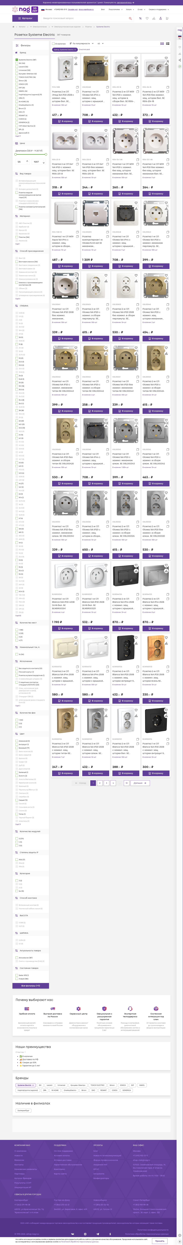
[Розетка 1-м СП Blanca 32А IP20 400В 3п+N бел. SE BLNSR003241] (65, 575)
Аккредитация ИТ (22, 1187)
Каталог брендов (22, 1178)
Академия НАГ (100, 1164)
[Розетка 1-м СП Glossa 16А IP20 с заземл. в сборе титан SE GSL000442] (95, 358)
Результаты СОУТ (22, 1183)
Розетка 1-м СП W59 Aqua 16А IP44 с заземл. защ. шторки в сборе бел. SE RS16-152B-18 (62, 241)
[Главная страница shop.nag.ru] (25, 9)
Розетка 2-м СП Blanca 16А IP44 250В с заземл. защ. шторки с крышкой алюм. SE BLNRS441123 (153, 603)
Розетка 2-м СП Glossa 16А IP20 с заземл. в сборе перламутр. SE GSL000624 (91, 314)
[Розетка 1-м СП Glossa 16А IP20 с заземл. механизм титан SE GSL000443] (65, 358)
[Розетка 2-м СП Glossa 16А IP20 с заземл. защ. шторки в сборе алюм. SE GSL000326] (95, 502)
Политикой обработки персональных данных (79, 1242)
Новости (18, 1155)
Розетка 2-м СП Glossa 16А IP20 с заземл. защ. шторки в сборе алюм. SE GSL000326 (93, 531)
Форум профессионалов (106, 1160)
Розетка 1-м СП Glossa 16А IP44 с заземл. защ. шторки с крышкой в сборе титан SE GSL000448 (93, 96)
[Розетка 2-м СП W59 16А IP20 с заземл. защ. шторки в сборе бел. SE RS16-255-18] (125, 68)
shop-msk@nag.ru (86, 9)
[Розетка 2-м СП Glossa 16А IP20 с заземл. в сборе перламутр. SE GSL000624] (95, 285)
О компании (20, 1151)
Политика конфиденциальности (153, 1230)
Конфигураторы (101, 1178)
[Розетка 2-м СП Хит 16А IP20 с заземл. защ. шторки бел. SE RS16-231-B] (65, 140)
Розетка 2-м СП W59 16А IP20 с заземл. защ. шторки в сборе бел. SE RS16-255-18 (123, 96)
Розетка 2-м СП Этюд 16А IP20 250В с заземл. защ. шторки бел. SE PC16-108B (63, 96)
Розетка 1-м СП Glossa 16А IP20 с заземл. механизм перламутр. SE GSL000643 (153, 241)
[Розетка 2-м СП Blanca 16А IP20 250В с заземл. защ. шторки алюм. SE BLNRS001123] (95, 720)
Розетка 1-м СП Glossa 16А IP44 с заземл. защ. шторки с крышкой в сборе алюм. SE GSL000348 (93, 459)
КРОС (96, 1169)
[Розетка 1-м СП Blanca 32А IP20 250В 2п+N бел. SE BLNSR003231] (95, 575)
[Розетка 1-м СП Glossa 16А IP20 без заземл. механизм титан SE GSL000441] (125, 358)
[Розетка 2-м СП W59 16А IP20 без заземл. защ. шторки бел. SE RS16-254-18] (156, 68)
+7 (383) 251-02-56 (101, 1204)
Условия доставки (63, 1160)
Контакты (19, 1164)
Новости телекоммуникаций (107, 1155)
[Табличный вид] (168, 43)
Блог (103, 9)
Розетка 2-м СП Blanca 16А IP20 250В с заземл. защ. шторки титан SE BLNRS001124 (63, 748)
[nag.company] (72, 1234)
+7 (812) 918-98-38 (140, 1204)
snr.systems (99, 1174)
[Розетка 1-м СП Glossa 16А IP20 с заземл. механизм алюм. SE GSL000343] (125, 430)
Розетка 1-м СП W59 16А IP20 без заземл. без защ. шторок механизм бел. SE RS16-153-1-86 (153, 169)
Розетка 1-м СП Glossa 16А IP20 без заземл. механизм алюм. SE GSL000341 (63, 531)
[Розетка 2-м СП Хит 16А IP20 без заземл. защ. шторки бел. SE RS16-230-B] (95, 140)
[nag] (110, 1234)
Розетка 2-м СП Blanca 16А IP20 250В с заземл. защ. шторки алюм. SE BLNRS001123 (93, 748)
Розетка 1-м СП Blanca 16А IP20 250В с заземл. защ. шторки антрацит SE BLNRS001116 (154, 748)
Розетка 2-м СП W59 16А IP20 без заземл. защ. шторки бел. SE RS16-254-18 (154, 96)
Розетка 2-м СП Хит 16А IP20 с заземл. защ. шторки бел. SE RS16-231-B (63, 169)
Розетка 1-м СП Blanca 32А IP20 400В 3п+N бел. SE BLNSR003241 (63, 603)
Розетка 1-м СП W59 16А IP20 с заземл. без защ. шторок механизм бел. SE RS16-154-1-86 (123, 169)
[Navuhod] (85, 1234)
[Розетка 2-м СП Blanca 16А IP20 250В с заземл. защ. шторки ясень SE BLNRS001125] (156, 647)
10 (127, 783)
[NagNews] (97, 1234)
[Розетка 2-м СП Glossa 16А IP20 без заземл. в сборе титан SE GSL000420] (65, 430)
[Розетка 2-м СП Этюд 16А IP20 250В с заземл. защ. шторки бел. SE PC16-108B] (65, 68)
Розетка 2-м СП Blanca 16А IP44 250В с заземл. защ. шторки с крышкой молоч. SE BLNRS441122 (63, 676)
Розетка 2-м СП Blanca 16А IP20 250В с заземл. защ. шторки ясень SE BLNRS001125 (153, 676)
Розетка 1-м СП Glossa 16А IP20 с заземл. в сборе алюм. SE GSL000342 (154, 459)
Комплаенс (59, 1169)
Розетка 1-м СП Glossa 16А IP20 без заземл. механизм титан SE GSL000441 (123, 386)
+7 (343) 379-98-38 (22, 1204)
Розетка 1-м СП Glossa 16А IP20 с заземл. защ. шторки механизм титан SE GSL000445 (153, 314)
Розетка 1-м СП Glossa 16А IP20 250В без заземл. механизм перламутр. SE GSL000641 (63, 314)
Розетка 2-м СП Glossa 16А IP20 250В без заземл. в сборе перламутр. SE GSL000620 (123, 314)
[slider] (15, 154)
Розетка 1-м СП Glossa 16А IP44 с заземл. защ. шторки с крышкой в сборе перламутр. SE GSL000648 (123, 241)
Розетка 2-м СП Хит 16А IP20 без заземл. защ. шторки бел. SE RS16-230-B (93, 169)
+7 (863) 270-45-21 (61, 1204)
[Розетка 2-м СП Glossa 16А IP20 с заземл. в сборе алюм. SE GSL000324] (125, 502)
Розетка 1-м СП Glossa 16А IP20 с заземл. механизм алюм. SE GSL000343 (123, 459)
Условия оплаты (62, 1155)
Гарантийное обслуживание (68, 1164)
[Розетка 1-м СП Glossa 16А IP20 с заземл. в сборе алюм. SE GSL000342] (156, 430)
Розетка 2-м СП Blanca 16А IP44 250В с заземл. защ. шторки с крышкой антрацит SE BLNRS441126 (123, 603)
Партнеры (19, 1174)
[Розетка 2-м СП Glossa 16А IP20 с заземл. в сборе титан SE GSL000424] (156, 358)
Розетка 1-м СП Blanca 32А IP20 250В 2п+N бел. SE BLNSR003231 (93, 603)
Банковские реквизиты (25, 1169)
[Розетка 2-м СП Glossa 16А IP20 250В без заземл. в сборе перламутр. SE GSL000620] (125, 285)
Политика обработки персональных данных (147, 1234)
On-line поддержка (63, 1151)
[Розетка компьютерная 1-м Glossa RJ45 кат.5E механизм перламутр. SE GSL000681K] (95, 213)
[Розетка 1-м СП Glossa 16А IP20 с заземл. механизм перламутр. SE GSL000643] (156, 213)
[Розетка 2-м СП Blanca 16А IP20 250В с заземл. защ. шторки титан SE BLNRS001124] (65, 720)
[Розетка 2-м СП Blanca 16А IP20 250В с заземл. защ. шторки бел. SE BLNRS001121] (125, 720)
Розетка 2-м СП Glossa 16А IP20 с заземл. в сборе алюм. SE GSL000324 (123, 531)
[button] (91, 2)
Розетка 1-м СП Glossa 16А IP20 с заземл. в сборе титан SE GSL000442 (93, 386)
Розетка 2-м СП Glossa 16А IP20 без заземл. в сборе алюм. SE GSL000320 (154, 531)
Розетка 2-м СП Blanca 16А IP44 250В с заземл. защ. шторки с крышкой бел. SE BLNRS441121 (93, 676)
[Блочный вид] (162, 43)
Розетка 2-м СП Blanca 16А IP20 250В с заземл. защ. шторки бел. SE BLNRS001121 (123, 748)
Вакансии (19, 1160)
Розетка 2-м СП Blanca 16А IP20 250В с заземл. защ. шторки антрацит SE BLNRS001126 (123, 676)
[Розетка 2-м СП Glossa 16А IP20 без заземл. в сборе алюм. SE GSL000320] (156, 502)
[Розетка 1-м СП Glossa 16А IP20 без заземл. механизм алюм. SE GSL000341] (65, 502)
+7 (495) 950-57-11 (60, 9)
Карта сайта (60, 1174)
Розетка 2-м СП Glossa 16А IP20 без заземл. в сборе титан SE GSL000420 (63, 459)
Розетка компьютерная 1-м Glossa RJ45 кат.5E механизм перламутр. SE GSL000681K (92, 241)
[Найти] (130, 18)
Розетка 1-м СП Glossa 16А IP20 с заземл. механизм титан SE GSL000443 (63, 386)
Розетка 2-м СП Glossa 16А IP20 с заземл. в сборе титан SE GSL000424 (153, 386)
